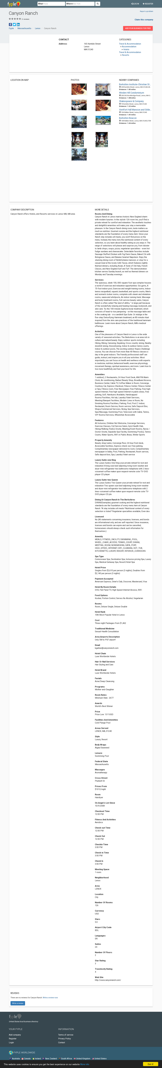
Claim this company (144, 19)
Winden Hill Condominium (131, 93)
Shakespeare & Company (131, 101)
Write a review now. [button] (50, 998)
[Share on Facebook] (10, 24)
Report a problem (146, 11)
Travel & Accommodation (130, 44)
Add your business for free (138, 28)
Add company (15, 1035)
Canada (27, 1058)
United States (100, 1058)
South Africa (66, 1058)
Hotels (126, 49)
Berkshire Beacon (128, 118)
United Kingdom (83, 1058)
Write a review (17, 1003)
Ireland (37, 1058)
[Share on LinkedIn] (18, 24)
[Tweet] (14, 24)
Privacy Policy (64, 1038)
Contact (61, 1042)
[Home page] (14, 4)
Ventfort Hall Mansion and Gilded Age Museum (135, 109)
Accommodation (129, 46)
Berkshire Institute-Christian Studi (135, 84)
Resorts (125, 55)
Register (149, 4)
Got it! (151, 1064)
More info (84, 1064)
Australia (16, 1058)
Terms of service (65, 1035)
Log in (136, 4)
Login (11, 1042)
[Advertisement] (32, 53)
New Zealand (51, 1058)
